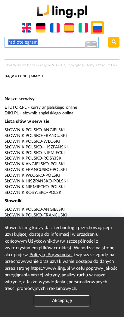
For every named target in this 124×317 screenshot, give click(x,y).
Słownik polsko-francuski (36, 136)
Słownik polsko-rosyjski (34, 158)
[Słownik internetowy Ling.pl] (62, 11)
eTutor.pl (15, 107)
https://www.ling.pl (51, 268)
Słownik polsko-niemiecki (35, 153)
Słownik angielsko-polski (35, 164)
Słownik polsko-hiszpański (36, 147)
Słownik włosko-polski (32, 175)
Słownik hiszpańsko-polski (36, 181)
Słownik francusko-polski (36, 170)
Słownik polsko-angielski (35, 130)
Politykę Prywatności (51, 255)
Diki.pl (12, 113)
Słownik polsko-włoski (32, 141)
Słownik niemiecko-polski (35, 187)
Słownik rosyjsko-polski (34, 193)
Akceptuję (62, 300)
